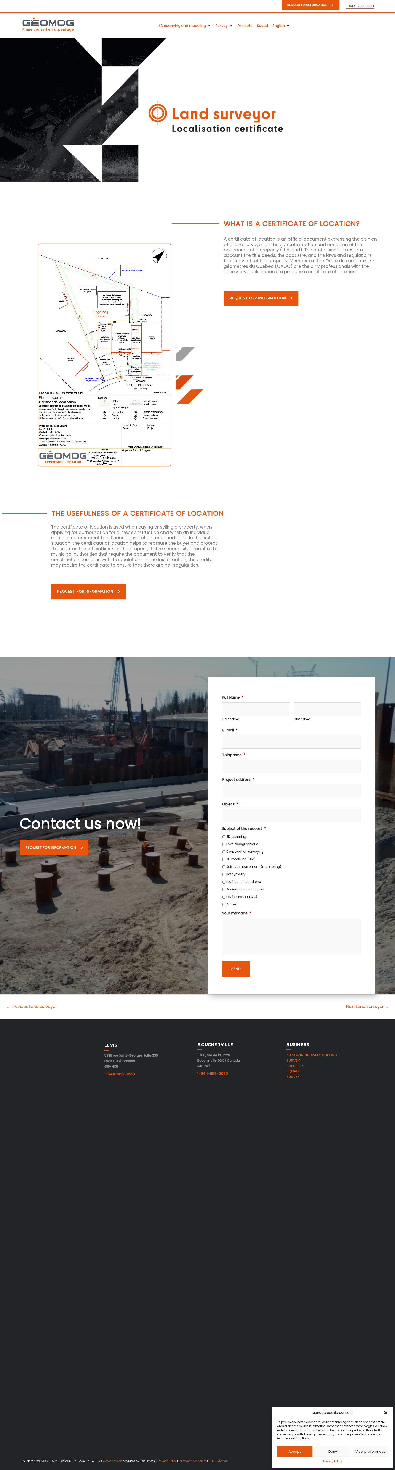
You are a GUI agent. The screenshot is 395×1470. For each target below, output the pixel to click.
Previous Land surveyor (31, 1006)
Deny (332, 1451)
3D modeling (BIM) (241, 859)
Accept (294, 1451)
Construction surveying (245, 851)
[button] (386, 1412)
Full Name (232, 697)
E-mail (230, 730)
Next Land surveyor (367, 1006)
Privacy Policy (332, 1461)
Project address (238, 779)
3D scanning (236, 836)
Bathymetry (235, 874)
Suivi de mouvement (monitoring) (253, 866)
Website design (112, 1460)
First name (230, 719)
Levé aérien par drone (243, 881)
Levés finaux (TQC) (241, 896)
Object (230, 804)
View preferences (370, 1451)
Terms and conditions (192, 1460)
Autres (231, 904)
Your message (236, 913)
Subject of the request (244, 828)
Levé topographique (242, 844)
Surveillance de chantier (245, 889)
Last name (302, 719)
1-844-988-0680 (119, 1074)
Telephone (233, 755)
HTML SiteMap (218, 1460)
